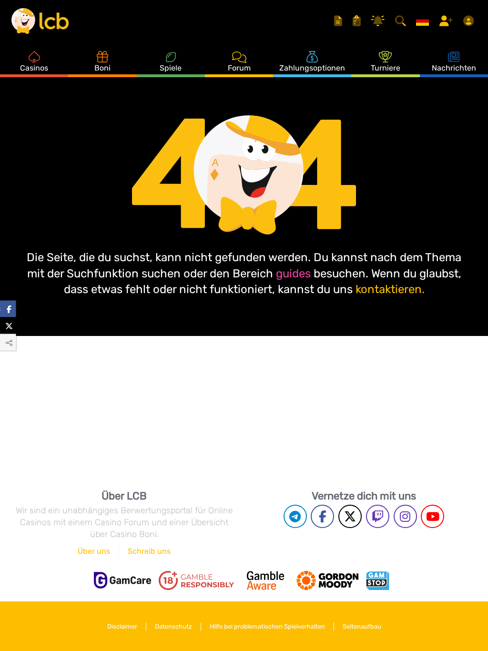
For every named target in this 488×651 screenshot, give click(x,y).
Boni (102, 67)
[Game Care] (122, 580)
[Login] (470, 21)
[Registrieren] (447, 21)
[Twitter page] (350, 516)
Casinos (34, 67)
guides (293, 273)
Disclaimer (122, 626)
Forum (239, 67)
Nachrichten (454, 67)
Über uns (94, 551)
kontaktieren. (390, 289)
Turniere (385, 67)
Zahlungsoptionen (312, 67)
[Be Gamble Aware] (265, 580)
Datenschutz (173, 626)
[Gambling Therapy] (327, 580)
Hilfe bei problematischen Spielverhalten (267, 626)
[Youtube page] (432, 516)
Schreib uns (149, 551)
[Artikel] (339, 21)
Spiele (171, 67)
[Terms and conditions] (196, 580)
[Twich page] (377, 516)
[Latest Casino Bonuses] (40, 21)
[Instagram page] (405, 516)
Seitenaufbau (362, 626)
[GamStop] (377, 580)
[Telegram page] (295, 516)
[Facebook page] (322, 516)
